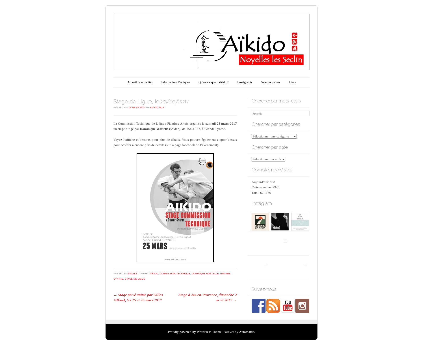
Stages (132, 273)
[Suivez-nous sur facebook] (259, 306)
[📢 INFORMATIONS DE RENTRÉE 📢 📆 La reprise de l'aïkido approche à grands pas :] (300, 244)
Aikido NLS (157, 107)
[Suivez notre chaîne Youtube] (288, 306)
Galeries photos (270, 82)
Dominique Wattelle (205, 273)
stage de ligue (135, 279)
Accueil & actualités (139, 82)
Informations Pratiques (175, 82)
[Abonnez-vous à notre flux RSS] (273, 306)
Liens (292, 82)
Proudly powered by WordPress (189, 332)
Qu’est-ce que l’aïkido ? (213, 82)
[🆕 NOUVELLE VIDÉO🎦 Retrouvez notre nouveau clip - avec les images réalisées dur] (280, 244)
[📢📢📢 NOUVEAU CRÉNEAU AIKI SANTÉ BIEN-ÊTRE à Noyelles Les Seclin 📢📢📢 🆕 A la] (300, 220)
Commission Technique (175, 273)
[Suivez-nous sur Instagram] (302, 306)
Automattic (246, 332)
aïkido (154, 273)
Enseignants (244, 82)
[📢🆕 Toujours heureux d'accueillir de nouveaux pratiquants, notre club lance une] (260, 244)
